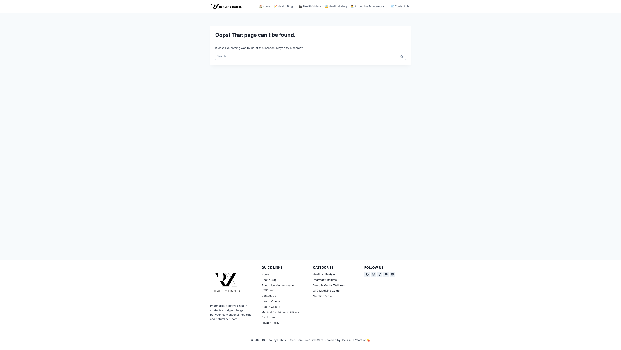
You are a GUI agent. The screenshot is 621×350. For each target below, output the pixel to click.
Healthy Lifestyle (324, 274)
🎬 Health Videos (310, 6)
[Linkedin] (392, 274)
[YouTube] (386, 274)
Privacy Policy (270, 322)
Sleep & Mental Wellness (329, 285)
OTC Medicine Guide (326, 290)
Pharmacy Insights (325, 279)
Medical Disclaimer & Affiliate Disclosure (280, 315)
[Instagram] (373, 274)
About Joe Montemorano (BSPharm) (277, 288)
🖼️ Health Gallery (336, 6)
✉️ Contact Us (400, 6)
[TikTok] (379, 274)
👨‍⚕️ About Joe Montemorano (369, 6)
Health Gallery (270, 306)
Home (265, 274)
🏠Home (264, 6)
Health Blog (269, 279)
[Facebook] (367, 274)
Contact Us (268, 295)
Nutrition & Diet (323, 296)
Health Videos (270, 301)
